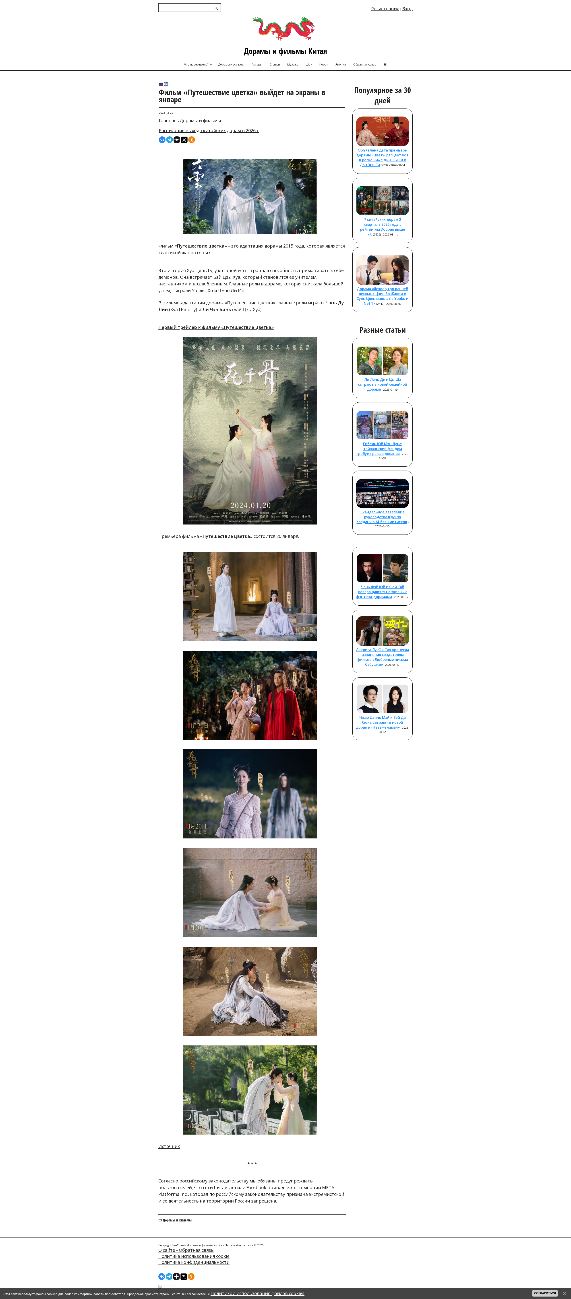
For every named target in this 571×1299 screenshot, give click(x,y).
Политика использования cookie (194, 1256)
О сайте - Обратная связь (186, 1250)
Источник (169, 1146)
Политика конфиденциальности (194, 1262)
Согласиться (545, 1293)
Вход (407, 9)
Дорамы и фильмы (200, 120)
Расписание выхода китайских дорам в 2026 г (209, 130)
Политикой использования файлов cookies (257, 1293)
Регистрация (385, 9)
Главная (167, 120)
